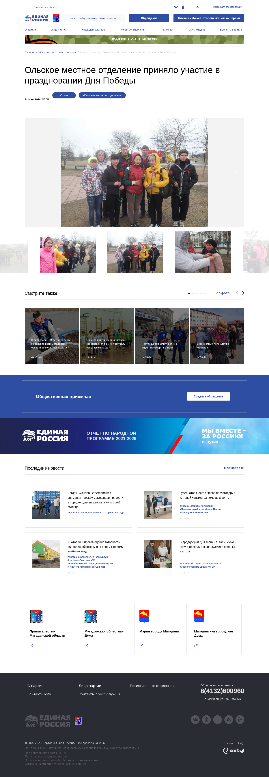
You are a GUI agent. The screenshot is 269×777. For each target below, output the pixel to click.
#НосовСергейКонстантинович (196, 506)
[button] (189, 293)
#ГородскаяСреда (114, 512)
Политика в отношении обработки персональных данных (63, 760)
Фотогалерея (67, 52)
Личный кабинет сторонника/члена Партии (209, 18)
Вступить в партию (231, 29)
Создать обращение (208, 396)
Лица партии (58, 29)
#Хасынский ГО (188, 563)
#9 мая (64, 95)
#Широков (99, 567)
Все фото (222, 293)
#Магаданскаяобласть (91, 512)
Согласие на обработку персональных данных (55, 763)
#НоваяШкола (100, 557)
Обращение (149, 18)
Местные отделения (133, 29)
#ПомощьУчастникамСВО (194, 512)
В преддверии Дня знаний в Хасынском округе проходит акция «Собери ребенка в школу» (207, 547)
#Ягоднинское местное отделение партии (90, 563)
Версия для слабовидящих (227, 7)
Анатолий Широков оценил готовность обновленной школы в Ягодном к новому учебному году (95, 547)
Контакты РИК (39, 694)
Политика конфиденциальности (46, 756)
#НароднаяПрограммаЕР (81, 560)
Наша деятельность (94, 29)
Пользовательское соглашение (45, 753)
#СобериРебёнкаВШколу (193, 567)
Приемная (167, 29)
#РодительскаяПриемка (81, 567)
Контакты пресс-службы (99, 694)
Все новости (234, 468)
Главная (29, 52)
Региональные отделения (152, 686)
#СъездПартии (213, 509)
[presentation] (33, 172)
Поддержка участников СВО (134, 39)
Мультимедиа (196, 29)
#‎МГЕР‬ (211, 567)
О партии (30, 29)
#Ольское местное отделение (102, 95)
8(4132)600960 (222, 691)
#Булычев (73, 512)
